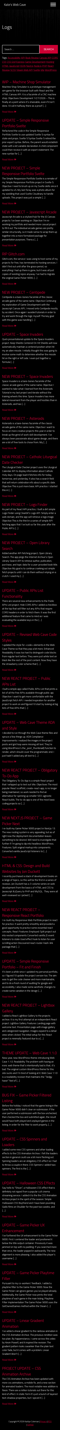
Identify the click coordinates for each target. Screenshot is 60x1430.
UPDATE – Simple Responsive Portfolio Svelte (25, 123)
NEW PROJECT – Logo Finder (24, 504)
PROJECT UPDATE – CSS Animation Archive (21, 1371)
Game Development (35, 62)
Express (20, 62)
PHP (44, 66)
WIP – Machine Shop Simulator (26, 82)
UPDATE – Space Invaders (22, 334)
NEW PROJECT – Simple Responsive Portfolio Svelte (23, 171)
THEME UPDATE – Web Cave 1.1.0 (29, 1053)
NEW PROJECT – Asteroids (23, 418)
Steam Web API (24, 70)
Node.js (38, 66)
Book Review (32, 58)
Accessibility (14, 58)
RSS (50, 1421)
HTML (5, 66)
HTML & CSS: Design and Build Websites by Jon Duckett (26, 868)
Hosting (50, 62)
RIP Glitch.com (13, 254)
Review (6, 70)
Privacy (43, 1421)
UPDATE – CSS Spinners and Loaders (24, 1142)
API (23, 58)
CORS (55, 58)
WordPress (51, 70)
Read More (8, 112)
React (51, 66)
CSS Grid (11, 62)
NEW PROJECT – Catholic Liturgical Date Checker (29, 459)
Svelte (36, 70)
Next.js (29, 66)
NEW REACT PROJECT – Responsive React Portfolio (23, 912)
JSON (23, 66)
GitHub (30, 1424)
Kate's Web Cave (15, 4)
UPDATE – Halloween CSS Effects (28, 1183)
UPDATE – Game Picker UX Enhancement (23, 1228)
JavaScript (14, 66)
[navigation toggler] (52, 4)
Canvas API (45, 58)
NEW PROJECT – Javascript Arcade (29, 212)
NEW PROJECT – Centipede (23, 292)
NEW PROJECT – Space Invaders (27, 376)
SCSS (13, 70)
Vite (42, 70)
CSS (4, 62)
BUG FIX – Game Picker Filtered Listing (26, 1098)
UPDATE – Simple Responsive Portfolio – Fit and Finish (25, 964)
